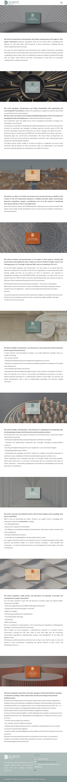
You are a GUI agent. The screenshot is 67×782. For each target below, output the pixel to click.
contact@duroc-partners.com (46, 762)
